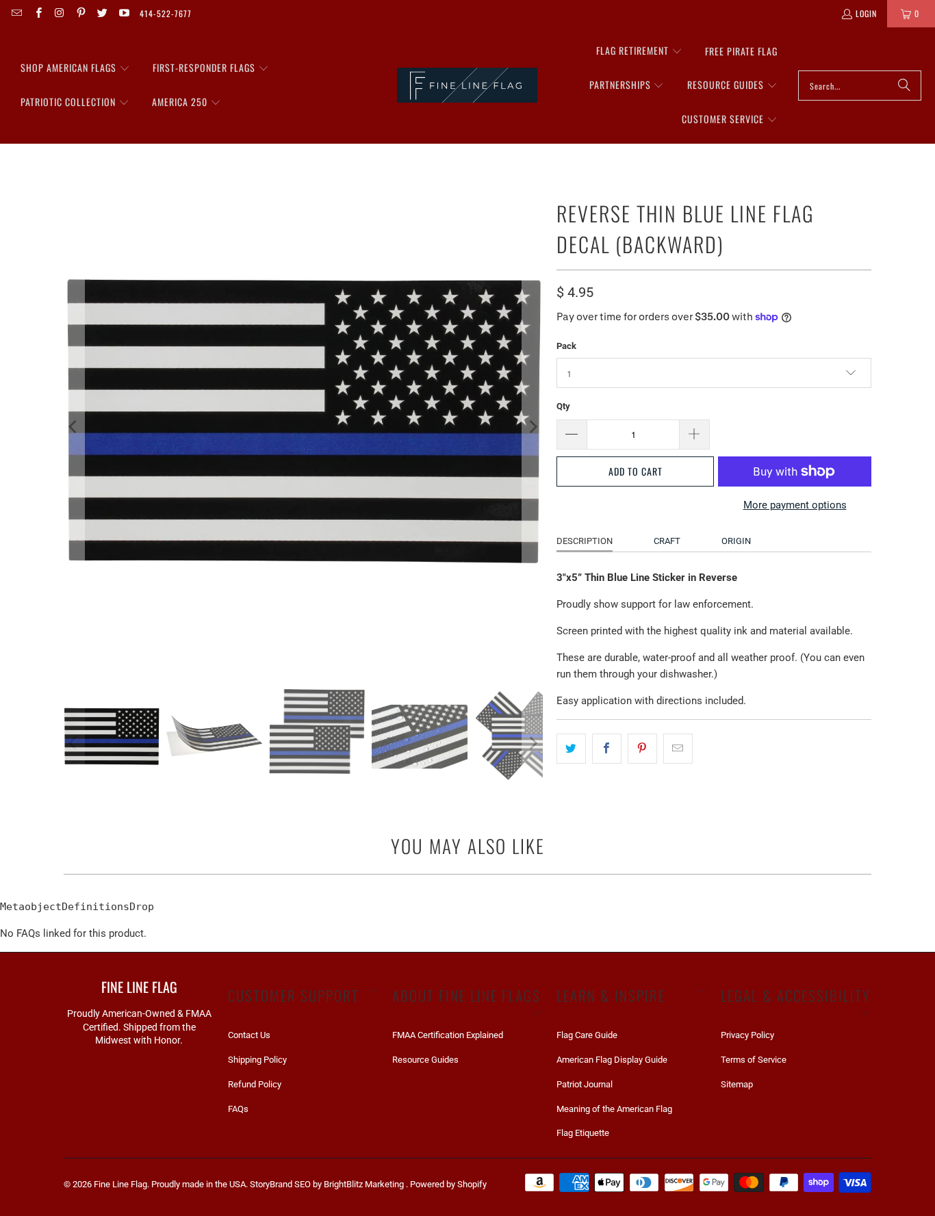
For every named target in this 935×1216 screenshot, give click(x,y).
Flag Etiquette (582, 1133)
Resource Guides (425, 1060)
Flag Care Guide (586, 1035)
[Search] (904, 85)
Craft (667, 541)
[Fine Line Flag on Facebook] (37, 13)
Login (866, 13)
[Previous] (74, 427)
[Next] (532, 427)
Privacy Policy (747, 1035)
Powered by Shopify (448, 1184)
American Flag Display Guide (611, 1060)
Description (584, 541)
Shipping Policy (257, 1060)
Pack (566, 346)
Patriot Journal (584, 1084)
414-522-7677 (166, 13)
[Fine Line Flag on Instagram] (59, 13)
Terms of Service (753, 1060)
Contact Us (249, 1035)
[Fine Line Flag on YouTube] (123, 13)
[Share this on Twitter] (571, 749)
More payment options (795, 505)
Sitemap (737, 1084)
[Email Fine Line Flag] (16, 13)
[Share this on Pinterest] (642, 749)
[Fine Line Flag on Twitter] (101, 13)
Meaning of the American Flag (614, 1109)
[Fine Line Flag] (467, 85)
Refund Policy (254, 1084)
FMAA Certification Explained (447, 1035)
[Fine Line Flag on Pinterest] (80, 13)
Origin (736, 541)
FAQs (238, 1109)
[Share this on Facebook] (607, 749)
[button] (75, 68)
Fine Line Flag (120, 1184)
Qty (563, 406)
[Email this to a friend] (678, 749)
